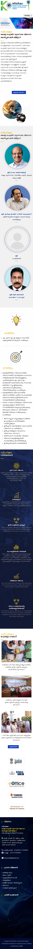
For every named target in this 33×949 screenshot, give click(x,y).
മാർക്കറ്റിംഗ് (16, 500)
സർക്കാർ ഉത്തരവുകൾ (10, 888)
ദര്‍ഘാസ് (6, 886)
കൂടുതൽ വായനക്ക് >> (19, 92)
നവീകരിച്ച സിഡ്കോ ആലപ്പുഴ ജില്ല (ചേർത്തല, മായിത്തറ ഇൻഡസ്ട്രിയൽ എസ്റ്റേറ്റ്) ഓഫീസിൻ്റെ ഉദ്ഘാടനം (16, 651)
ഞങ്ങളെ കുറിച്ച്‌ (7, 873)
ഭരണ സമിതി (7, 875)
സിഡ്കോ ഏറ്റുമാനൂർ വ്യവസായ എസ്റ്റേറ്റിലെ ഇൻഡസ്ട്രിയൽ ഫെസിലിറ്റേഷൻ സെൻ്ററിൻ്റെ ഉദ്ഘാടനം (16, 721)
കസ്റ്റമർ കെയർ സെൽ (10, 878)
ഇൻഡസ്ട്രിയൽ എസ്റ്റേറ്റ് (16, 525)
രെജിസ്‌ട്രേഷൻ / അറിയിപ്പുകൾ (12, 883)
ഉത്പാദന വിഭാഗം (16, 470)
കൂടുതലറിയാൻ (16, 484)
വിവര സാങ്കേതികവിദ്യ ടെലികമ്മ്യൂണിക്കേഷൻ (16, 607)
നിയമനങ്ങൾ (7, 881)
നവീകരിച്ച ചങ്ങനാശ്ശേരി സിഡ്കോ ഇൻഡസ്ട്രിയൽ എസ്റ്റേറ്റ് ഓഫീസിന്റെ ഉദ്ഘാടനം (16, 686)
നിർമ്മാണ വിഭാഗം (16, 581)
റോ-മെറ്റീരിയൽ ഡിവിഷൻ (16, 552)
